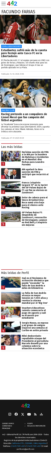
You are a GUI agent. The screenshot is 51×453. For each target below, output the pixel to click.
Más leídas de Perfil (15, 273)
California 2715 (18, 443)
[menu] (3, 3)
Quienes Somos (8, 423)
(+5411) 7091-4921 (18, 446)
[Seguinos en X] (22, 414)
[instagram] (9, 414)
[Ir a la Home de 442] (12, 5)
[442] (25, 405)
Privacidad (6, 428)
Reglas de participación (36, 426)
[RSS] (35, 414)
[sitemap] (41, 414)
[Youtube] (29, 414)
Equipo (30, 423)
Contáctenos (7, 426)
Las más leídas (11, 147)
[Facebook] (16, 414)
